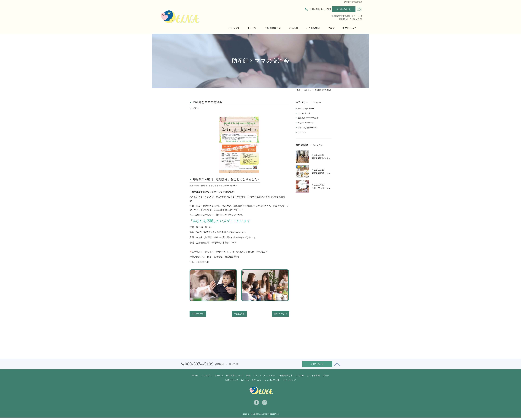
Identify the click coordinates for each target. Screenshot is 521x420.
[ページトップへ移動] (337, 364)
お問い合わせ (343, 9)
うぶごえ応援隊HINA (307, 127)
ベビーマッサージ (306, 123)
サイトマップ (289, 380)
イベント (302, 132)
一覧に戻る (239, 314)
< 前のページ (198, 314)
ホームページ (304, 113)
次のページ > (280, 314)
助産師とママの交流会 (308, 118)
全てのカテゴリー (306, 108)
